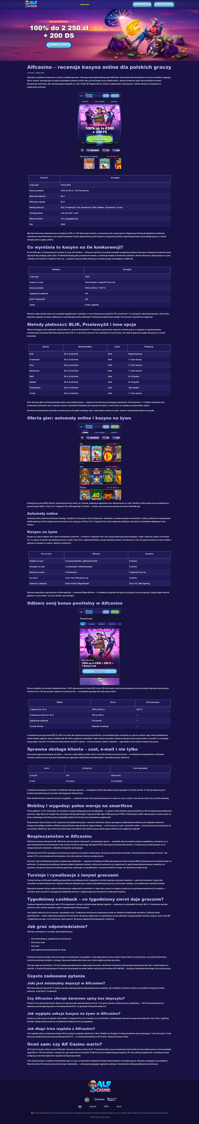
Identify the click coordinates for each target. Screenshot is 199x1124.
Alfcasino (84, 4)
